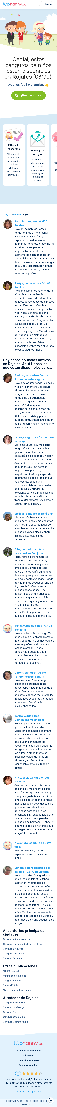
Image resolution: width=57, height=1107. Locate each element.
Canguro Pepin (11, 1012)
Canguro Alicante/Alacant (17, 939)
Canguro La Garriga (13, 1007)
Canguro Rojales (12, 980)
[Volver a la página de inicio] (14, 4)
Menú (48, 4)
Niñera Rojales (11, 970)
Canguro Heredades (14, 1002)
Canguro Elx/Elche (13, 948)
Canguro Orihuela (12, 958)
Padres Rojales (11, 985)
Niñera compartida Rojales (17, 990)
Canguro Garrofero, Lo (15, 1021)
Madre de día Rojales (14, 975)
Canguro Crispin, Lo (14, 1016)
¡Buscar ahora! (31, 95)
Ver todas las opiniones (28, 1091)
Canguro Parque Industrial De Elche (22, 944)
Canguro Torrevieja (13, 953)
